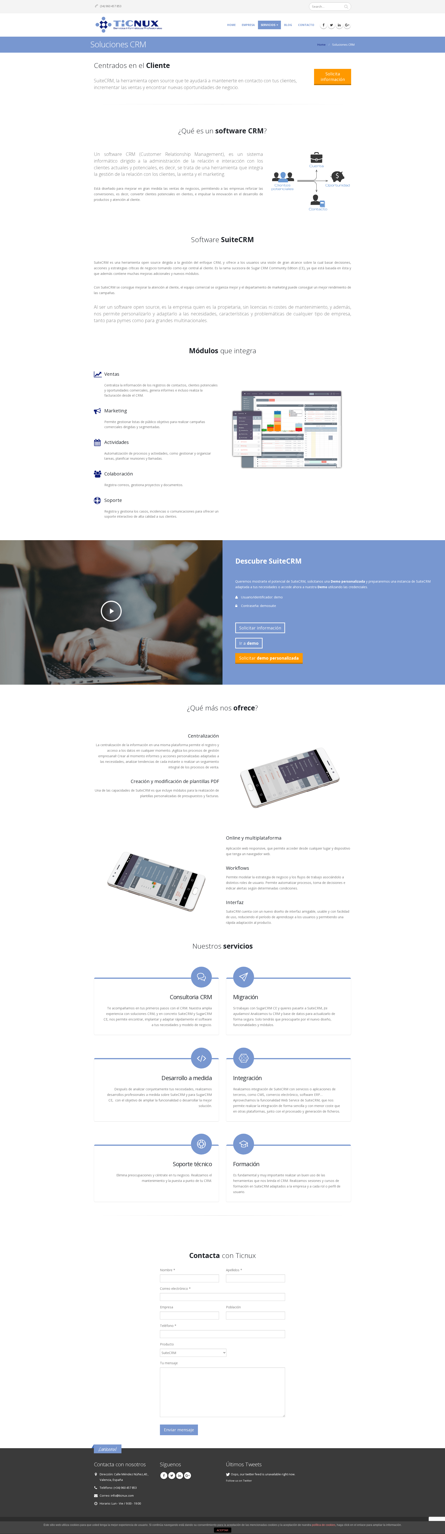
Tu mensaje (169, 1363)
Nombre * (167, 1270)
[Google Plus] (347, 25)
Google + (187, 1475)
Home (231, 25)
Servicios (268, 25)
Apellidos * (234, 1270)
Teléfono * (168, 1325)
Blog (288, 25)
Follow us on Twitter (239, 1480)
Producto (167, 1344)
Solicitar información (260, 628)
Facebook (163, 1475)
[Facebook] (323, 25)
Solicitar (269, 658)
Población (233, 1307)
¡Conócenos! (108, 1449)
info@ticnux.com (122, 1496)
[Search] (346, 6)
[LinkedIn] (339, 25)
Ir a (249, 643)
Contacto (306, 25)
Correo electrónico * (175, 1288)
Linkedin (179, 1475)
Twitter (171, 1475)
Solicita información (333, 76)
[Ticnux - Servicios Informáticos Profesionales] (128, 25)
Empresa (248, 25)
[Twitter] (331, 25)
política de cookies (323, 1525)
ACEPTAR (222, 1530)
